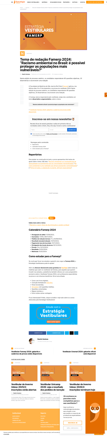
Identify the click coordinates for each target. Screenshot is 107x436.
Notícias (27, 7)
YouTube (64, 268)
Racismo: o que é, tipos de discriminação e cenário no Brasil (49, 225)
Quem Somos (16, 416)
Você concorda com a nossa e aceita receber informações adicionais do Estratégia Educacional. (54, 134)
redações (49, 283)
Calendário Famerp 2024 (39, 146)
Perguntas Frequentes (47, 426)
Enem (42, 420)
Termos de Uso (16, 420)
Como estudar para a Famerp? (40, 148)
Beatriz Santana (26, 74)
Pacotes (43, 416)
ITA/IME (42, 418)
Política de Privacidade (51, 133)
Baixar (52, 218)
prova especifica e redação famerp (38, 218)
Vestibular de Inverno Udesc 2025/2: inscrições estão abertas (23, 387)
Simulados (35, 287)
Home (21, 7)
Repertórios (35, 144)
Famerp (65, 86)
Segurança (15, 418)
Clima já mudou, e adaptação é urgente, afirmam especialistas (50, 168)
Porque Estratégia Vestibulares (50, 424)
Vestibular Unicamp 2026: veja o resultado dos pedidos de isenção (52, 387)
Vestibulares (44, 422)
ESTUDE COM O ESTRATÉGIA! (95, 2)
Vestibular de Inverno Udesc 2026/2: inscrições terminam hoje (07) (82, 388)
